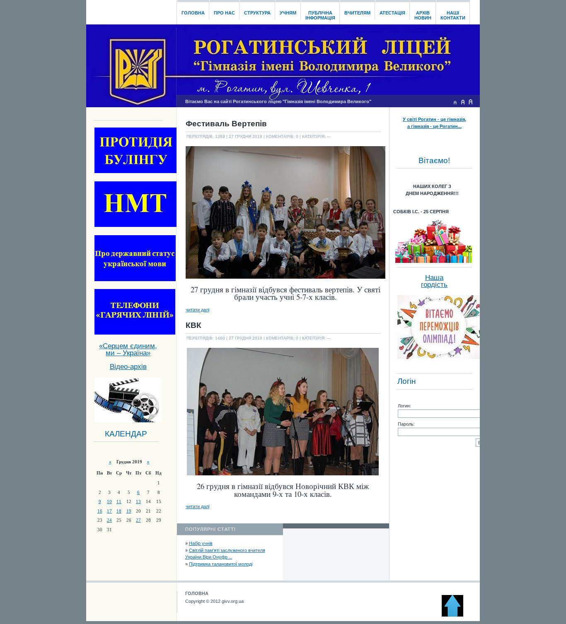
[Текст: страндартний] (463, 102)
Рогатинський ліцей (131, 10)
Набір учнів (201, 543)
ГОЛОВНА (196, 593)
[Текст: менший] (455, 102)
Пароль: (406, 424)
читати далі (197, 309)
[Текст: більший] (471, 102)
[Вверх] (456, 614)
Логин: (404, 405)
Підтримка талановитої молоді (220, 563)
